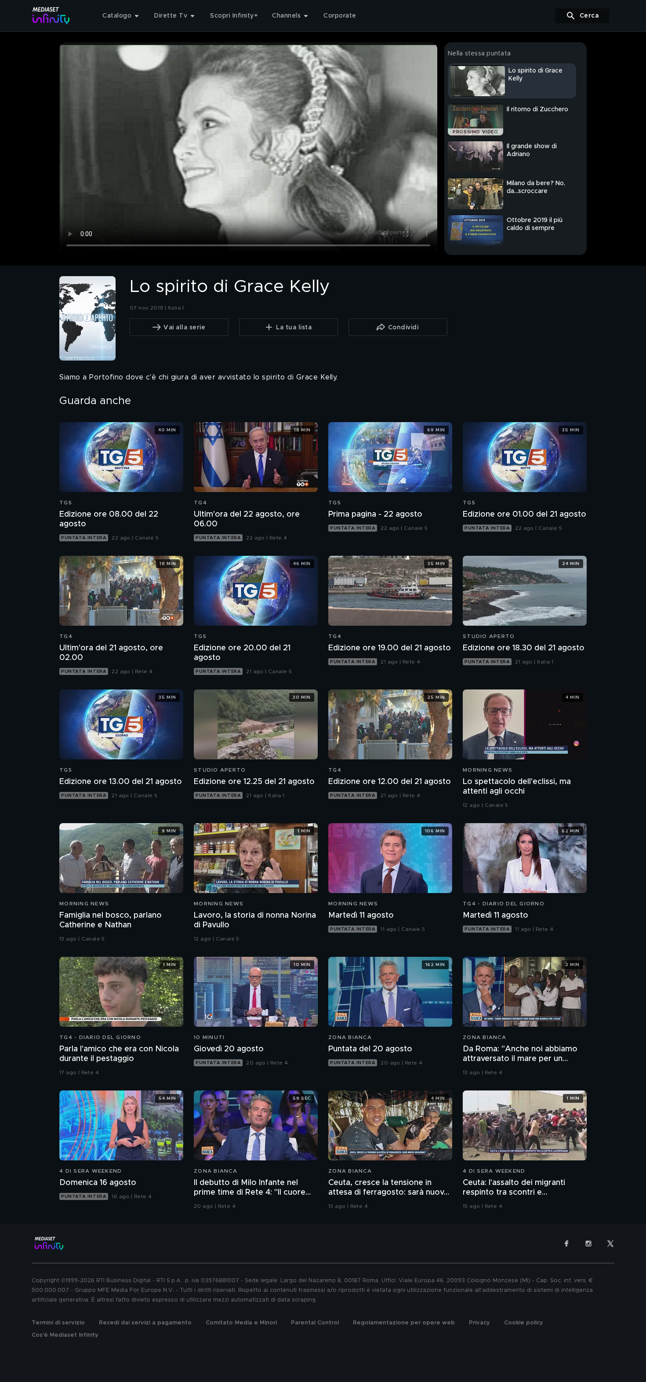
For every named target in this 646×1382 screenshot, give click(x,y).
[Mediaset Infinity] (51, 16)
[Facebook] (566, 1243)
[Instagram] (588, 1243)
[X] (610, 1243)
